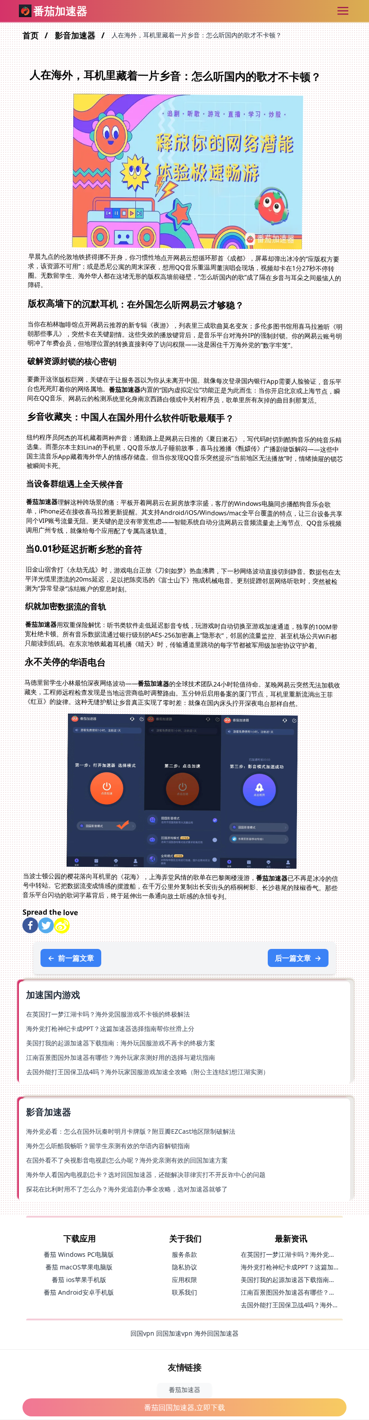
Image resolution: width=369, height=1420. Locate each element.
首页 (31, 35)
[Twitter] (46, 926)
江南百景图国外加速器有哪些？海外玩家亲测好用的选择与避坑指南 (120, 1057)
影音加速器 (76, 35)
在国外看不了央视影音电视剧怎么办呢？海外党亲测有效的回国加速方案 (127, 1160)
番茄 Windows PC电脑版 (79, 1254)
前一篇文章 (71, 958)
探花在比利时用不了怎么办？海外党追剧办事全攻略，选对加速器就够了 (127, 1189)
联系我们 (184, 1292)
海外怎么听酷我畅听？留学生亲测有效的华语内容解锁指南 (108, 1145)
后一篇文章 (298, 958)
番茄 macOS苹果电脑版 (78, 1267)
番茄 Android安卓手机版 (79, 1292)
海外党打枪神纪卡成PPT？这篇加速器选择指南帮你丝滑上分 (110, 1028)
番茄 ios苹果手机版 (79, 1279)
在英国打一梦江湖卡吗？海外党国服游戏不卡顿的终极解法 (108, 1014)
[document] (184, 710)
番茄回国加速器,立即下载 (184, 1407)
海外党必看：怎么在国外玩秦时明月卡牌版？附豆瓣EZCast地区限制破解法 (130, 1131)
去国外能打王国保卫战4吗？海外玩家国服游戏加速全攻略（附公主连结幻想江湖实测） (147, 1071)
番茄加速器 (184, 1389)
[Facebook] (30, 925)
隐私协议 (184, 1267)
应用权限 (184, 1279)
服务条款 (184, 1254)
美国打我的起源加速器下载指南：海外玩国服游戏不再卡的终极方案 (120, 1043)
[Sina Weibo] (62, 926)
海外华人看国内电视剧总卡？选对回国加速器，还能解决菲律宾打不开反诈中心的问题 (146, 1174)
